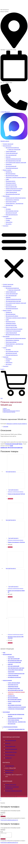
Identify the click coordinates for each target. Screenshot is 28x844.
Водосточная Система (11, 186)
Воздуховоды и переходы (12, 199)
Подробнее (10, 498)
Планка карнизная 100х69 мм (9, 412)
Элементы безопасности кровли (14, 188)
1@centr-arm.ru (9, 772)
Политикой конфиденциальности (9, 820)
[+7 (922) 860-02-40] (14, 110)
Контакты (5, 225)
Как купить (8, 224)
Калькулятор (9, 222)
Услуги (4, 207)
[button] (14, 255)
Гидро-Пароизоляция (11, 192)
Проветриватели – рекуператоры (14, 203)
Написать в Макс (9, 770)
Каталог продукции (8, 144)
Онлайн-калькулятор (10, 784)
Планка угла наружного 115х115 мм (16, 542)
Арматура (7, 743)
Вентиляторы (9, 205)
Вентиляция (6, 196)
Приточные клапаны (11, 201)
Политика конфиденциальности (13, 791)
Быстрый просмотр (11, 471)
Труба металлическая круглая (13, 159)
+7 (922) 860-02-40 (5, 112)
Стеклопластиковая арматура (16, 729)
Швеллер (8, 157)
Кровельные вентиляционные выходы (16, 198)
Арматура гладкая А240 (14, 149)
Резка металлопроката (12, 214)
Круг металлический (11, 166)
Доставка (8, 209)
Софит (7, 179)
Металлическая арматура (12, 147)
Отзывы (8, 220)
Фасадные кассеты (10, 181)
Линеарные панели (11, 183)
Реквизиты (8, 218)
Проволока (9, 164)
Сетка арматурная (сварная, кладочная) (16, 162)
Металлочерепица (10, 173)
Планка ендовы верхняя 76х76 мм (16, 493)
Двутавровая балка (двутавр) (13, 160)
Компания (5, 216)
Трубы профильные (11, 151)
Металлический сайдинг (12, 175)
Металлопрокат (7, 145)
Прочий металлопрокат (12, 168)
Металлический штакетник (13, 194)
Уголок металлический (11, 153)
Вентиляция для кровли (14, 705)
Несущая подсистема (11, 185)
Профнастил (9, 172)
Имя (2, 812)
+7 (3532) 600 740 (9, 766)
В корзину (10, 547)
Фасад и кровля (7, 170)
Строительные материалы (10, 726)
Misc (4, 652)
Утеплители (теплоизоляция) (13, 190)
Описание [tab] (5, 426)
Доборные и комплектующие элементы (16, 177)
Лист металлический (11, 155)
